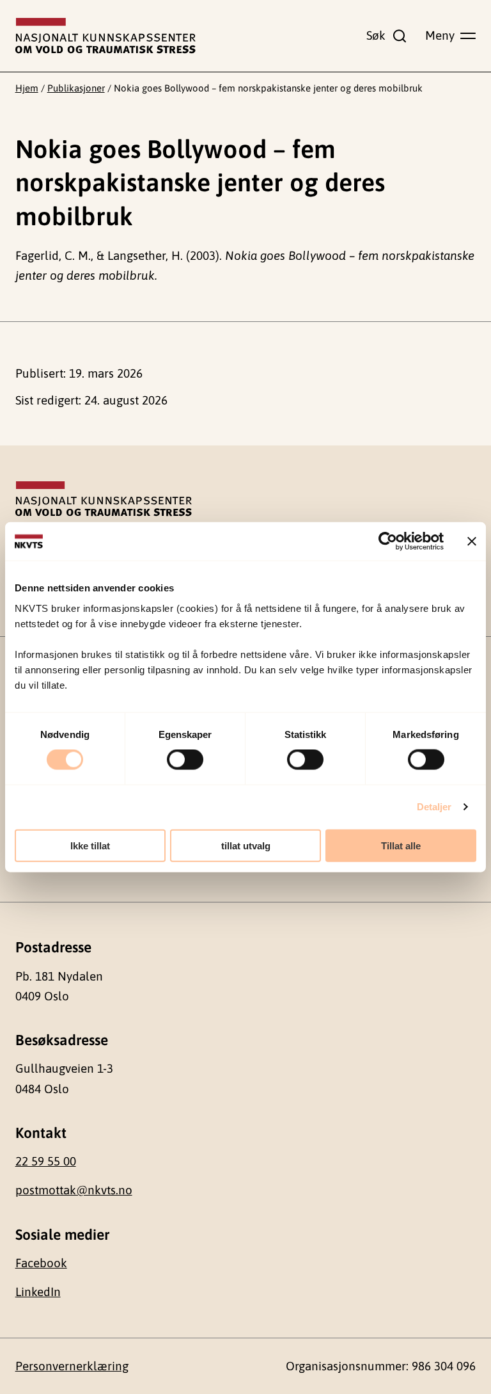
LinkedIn (38, 1292)
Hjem (26, 88)
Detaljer (434, 806)
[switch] (185, 759)
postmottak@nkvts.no (73, 1190)
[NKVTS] (105, 36)
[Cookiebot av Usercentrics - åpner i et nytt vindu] (388, 541)
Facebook (41, 1263)
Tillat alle (401, 845)
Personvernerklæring (72, 1366)
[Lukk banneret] (471, 541)
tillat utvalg (245, 845)
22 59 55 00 (45, 1161)
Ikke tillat (90, 845)
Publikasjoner (76, 88)
